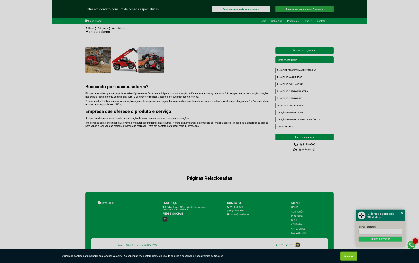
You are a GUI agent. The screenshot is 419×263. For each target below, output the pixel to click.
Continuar (349, 256)
